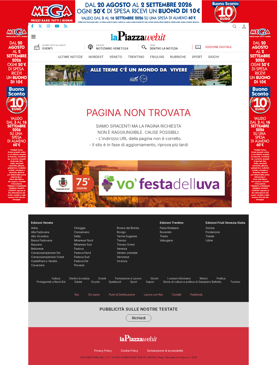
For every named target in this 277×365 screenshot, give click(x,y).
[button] (244, 26)
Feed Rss (68, 26)
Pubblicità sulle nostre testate (138, 314)
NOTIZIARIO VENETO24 (112, 48)
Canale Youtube (59, 26)
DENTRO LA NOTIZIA (164, 48)
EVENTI (47, 48)
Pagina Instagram (51, 26)
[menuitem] (70, 57)
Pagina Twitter (42, 26)
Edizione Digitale (219, 47)
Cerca (234, 26)
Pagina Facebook (34, 26)
